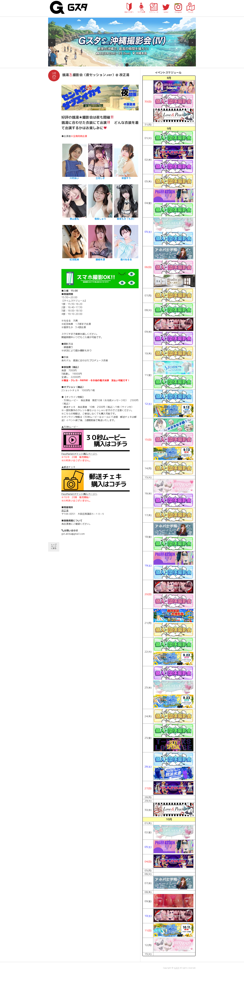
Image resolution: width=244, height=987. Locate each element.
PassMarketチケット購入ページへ (79, 453)
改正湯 (64, 510)
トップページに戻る (53, 546)
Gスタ (176, 968)
